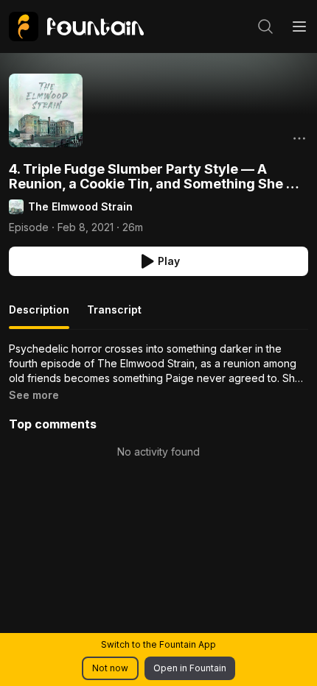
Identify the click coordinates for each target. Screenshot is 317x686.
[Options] (299, 138)
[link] (76, 26)
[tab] (39, 316)
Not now (110, 667)
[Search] (265, 26)
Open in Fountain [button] (189, 667)
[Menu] (299, 26)
